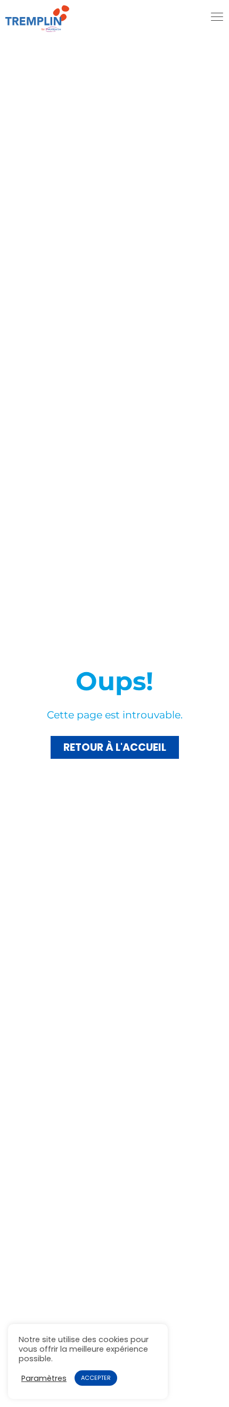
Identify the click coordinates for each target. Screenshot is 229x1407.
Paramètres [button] (44, 1378)
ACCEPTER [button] (96, 1378)
